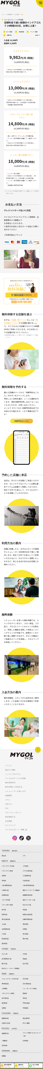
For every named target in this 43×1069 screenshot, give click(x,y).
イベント (8, 765)
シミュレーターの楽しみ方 (15, 791)
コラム (7, 799)
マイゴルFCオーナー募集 (14, 829)
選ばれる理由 (10, 770)
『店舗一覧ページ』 (19, 319)
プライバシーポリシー (13, 812)
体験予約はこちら (21, 421)
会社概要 (8, 821)
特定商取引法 (10, 817)
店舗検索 (8, 795)
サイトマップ (10, 825)
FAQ (6, 808)
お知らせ (8, 804)
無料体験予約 (10, 782)
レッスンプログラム (13, 774)
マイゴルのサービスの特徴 (15, 778)
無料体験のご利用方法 (13, 787)
